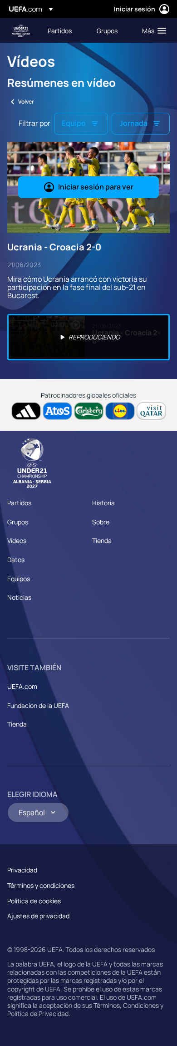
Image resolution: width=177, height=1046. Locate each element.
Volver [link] (26, 101)
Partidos (19, 502)
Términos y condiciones (40, 885)
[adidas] (26, 411)
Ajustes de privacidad (38, 916)
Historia (103, 502)
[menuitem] (64, 30)
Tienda (102, 540)
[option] (88, 337)
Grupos (17, 522)
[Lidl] (120, 411)
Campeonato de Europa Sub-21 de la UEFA (20, 31)
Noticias (19, 597)
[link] (60, 30)
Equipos (18, 578)
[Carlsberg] (88, 411)
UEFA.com (22, 686)
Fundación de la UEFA (38, 705)
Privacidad (22, 870)
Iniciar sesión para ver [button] (95, 187)
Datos (16, 559)
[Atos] (57, 411)
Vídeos (16, 540)
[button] (152, 30)
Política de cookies (34, 901)
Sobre (100, 522)
